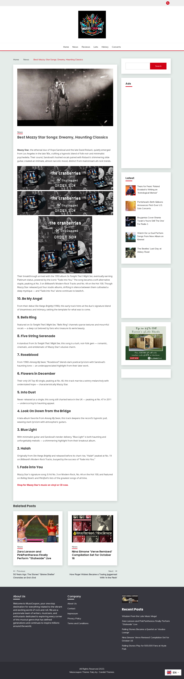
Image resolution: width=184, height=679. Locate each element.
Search (158, 66)
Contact (71, 608)
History (105, 46)
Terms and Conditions (77, 623)
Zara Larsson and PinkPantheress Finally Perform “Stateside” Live (34, 555)
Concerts (116, 46)
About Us (72, 603)
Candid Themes (106, 672)
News (75, 46)
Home (66, 46)
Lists (95, 46)
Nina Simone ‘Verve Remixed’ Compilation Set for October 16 (92, 555)
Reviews (86, 46)
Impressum (72, 613)
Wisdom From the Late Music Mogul (139, 616)
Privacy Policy (74, 618)
